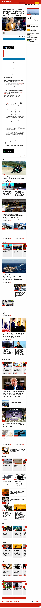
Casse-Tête (3, 502)
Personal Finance (16, 2)
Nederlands (37, 601)
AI (13, 548)
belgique (25, 463)
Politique (9, 2)
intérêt (7, 103)
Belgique (3, 2)
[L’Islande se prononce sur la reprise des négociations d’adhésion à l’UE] (5, 400)
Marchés (12, 2)
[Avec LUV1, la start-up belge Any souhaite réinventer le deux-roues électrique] (14, 161)
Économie (6, 2)
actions (4, 530)
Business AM (10, 181)
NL (38, 1)
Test (35, 4)
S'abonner (37, 2)
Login (36, 1)
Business (3, 174)
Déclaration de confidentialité (17, 601)
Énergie (26, 4)
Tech (32, 4)
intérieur (16, 290)
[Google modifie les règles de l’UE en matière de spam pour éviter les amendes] (5, 447)
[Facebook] (31, 601)
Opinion (29, 4)
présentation (10, 61)
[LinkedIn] (34, 601)
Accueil (2, 6)
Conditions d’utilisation (8, 601)
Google (3, 453)
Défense (3, 228)
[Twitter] (32, 601)
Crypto (38, 4)
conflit (3, 211)
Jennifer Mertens (5, 593)
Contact (3, 601)
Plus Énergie (35, 43)
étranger (3, 189)
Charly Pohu (9, 31)
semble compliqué (20, 83)
